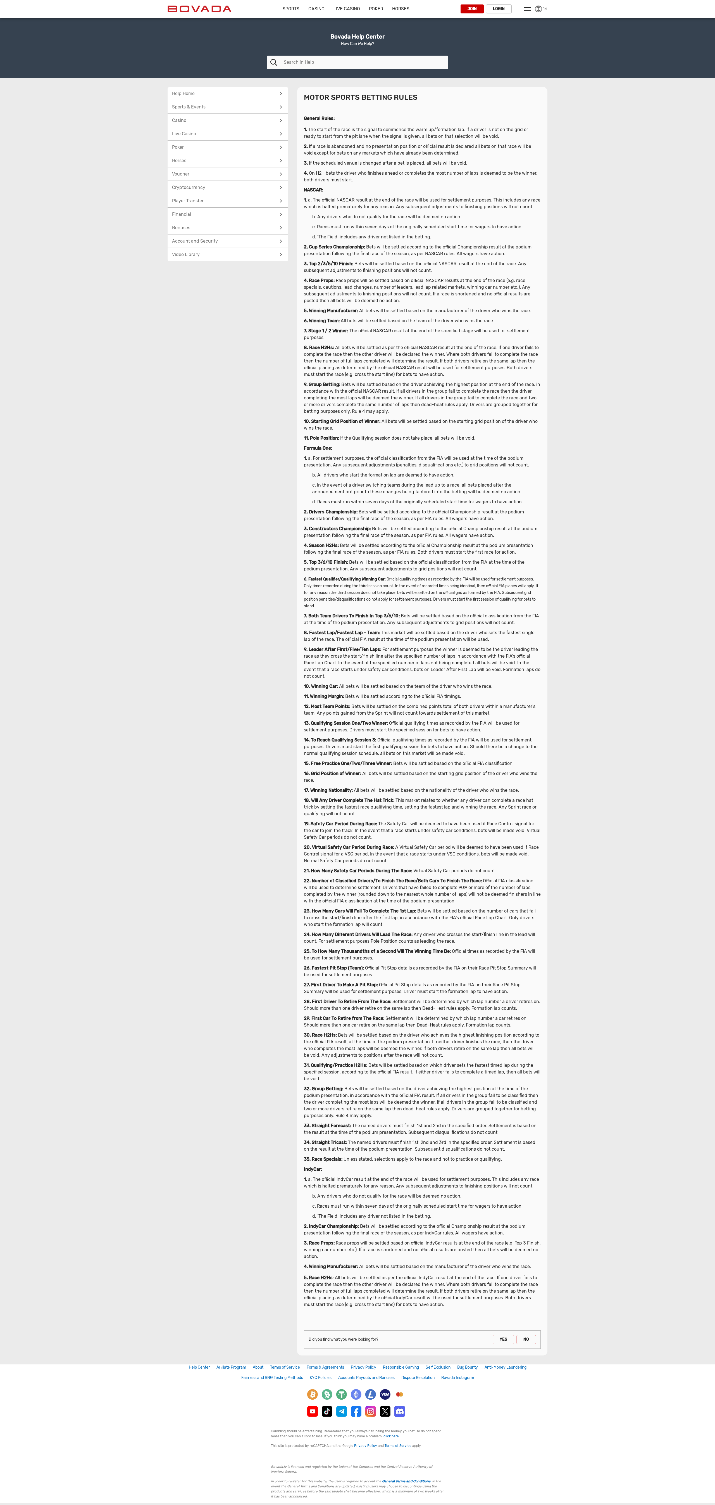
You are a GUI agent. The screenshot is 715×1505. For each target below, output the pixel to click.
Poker (376, 8)
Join (472, 8)
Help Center (199, 1367)
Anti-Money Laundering (505, 1367)
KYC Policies (321, 1377)
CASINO (316, 8)
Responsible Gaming (401, 1367)
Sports (291, 8)
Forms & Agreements (325, 1367)
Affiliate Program (231, 1367)
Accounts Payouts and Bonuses (366, 1377)
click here (391, 1436)
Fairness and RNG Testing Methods (272, 1377)
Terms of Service (285, 1367)
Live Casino (346, 8)
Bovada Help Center (357, 36)
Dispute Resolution (418, 1377)
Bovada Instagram (457, 1377)
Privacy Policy (363, 1367)
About (258, 1367)
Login (499, 8)
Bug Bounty (467, 1367)
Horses (400, 8)
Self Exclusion (438, 1367)
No (526, 1339)
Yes (503, 1339)
